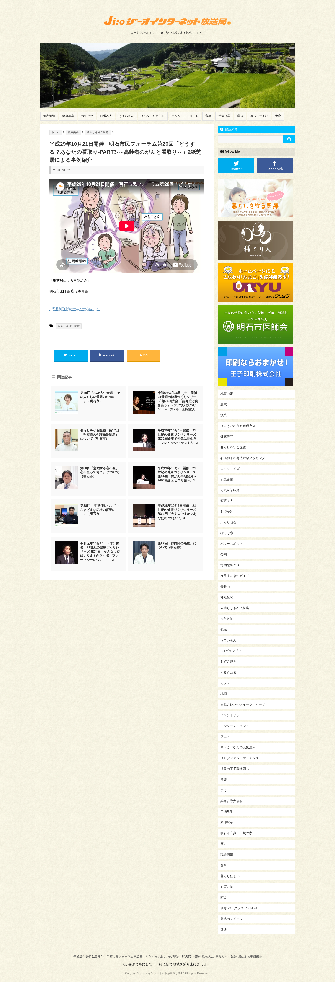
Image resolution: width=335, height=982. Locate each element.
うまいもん (126, 116)
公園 (223, 554)
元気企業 (224, 116)
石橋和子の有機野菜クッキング (242, 458)
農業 (223, 404)
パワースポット (231, 544)
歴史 (223, 844)
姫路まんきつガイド (234, 576)
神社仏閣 (226, 597)
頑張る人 (106, 116)
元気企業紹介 (230, 490)
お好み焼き (228, 661)
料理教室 (226, 822)
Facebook (108, 355)
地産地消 (49, 116)
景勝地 (225, 586)
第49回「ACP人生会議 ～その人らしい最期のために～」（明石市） (100, 397)
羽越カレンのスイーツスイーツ (242, 704)
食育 (278, 116)
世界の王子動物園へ (234, 769)
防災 (223, 897)
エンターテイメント (185, 116)
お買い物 (226, 886)
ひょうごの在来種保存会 (237, 426)
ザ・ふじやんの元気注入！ (239, 747)
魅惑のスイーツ (231, 919)
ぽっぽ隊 (226, 533)
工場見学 (226, 811)
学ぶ (240, 116)
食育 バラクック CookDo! (238, 908)
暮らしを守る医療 (69, 326)
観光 (223, 629)
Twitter (72, 355)
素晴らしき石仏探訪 (234, 608)
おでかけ (87, 116)
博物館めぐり (230, 565)
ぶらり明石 (228, 522)
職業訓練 (226, 854)
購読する (231, 129)
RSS (145, 355)
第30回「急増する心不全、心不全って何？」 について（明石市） (99, 472)
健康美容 (68, 116)
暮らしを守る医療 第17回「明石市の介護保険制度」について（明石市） (99, 434)
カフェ (225, 683)
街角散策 (226, 619)
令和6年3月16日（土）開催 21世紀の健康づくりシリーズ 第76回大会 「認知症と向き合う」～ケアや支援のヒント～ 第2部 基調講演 (179, 401)
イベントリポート (153, 116)
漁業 (223, 415)
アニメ (225, 736)
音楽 (208, 116)
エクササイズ (230, 468)
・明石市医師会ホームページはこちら (74, 308)
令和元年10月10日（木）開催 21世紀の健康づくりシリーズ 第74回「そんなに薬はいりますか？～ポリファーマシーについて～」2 (100, 551)
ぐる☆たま (228, 672)
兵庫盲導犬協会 (231, 801)
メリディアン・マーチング (239, 758)
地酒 (223, 694)
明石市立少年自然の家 (236, 833)
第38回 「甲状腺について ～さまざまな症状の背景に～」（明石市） (100, 510)
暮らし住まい (259, 116)
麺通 (223, 929)
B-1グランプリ (230, 651)
